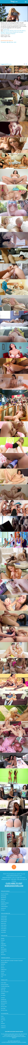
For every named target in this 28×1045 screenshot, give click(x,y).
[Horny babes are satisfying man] (14, 729)
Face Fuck (3, 33)
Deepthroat (15, 32)
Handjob (21, 32)
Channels (3, 1018)
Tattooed (8, 33)
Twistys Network (4, 906)
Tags (2, 1021)
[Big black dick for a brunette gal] (14, 855)
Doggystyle (3, 943)
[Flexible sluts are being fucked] (14, 540)
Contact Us (3, 1027)
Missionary (3, 954)
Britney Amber (4, 919)
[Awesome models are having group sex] (14, 666)
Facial (11, 32)
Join (15, 42)
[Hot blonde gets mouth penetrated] (14, 650)
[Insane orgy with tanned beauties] (14, 161)
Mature (23, 30)
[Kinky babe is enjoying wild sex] (14, 319)
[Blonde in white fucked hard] (14, 224)
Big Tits (5, 30)
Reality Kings (3, 895)
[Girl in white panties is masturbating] (14, 476)
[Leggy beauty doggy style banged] (14, 255)
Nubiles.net (3, 899)
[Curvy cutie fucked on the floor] (14, 382)
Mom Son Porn (4, 1003)
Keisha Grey (3, 923)
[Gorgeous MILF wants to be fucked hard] (14, 808)
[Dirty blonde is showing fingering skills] (14, 445)
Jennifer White (4, 918)
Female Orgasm (4, 962)
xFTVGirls (3, 997)
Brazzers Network (4, 894)
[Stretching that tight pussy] (14, 461)
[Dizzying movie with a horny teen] (14, 98)
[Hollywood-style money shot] (14, 587)
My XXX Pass (10, 42)
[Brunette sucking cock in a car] (14, 760)
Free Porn (3, 1004)
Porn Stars (3, 1019)
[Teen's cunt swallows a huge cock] (14, 334)
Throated (3, 42)
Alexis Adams (3, 925)
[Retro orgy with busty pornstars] (14, 145)
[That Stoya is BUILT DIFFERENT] (14, 113)
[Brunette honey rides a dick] (14, 824)
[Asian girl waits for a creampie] (14, 618)
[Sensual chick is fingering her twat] (14, 350)
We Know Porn (4, 1001)
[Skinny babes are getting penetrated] (14, 776)
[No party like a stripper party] (14, 397)
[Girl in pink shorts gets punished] (14, 303)
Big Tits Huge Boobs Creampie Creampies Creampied (12, 960)
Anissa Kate (3, 932)
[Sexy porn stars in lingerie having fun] (14, 839)
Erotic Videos (3, 982)
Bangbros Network (5, 903)
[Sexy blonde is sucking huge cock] (14, 571)
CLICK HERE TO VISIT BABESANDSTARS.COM (14, 884)
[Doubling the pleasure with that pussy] (14, 82)
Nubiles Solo (3, 974)
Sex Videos (3, 995)
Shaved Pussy (4, 951)
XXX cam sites (4, 1006)
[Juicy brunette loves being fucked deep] (14, 603)
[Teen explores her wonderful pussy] (14, 429)
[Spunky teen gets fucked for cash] (14, 240)
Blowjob (3, 32)
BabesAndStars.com (9, 877)
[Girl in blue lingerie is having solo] (14, 366)
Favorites (3, 1023)
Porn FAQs (3, 1008)
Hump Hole (3, 988)
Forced (2, 973)
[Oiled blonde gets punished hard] (14, 524)
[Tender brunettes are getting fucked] (14, 555)
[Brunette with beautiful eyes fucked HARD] (14, 129)
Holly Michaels (4, 916)
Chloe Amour (3, 927)
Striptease (12, 33)
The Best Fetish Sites (5, 986)
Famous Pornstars (4, 984)
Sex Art (2, 966)
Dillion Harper (4, 921)
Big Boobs (3, 964)
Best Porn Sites (4, 1010)
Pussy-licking (3, 945)
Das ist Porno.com (4, 991)
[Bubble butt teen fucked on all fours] (14, 192)
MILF (8, 30)
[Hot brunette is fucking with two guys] (14, 287)
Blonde (11, 30)
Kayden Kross (3, 969)
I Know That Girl (7, 5)
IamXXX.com (3, 999)
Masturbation (3, 949)
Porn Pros (3, 901)
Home (2, 1016)
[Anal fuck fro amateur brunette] (14, 492)
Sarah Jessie (6, 29)
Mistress (3, 967)
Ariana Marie (3, 928)
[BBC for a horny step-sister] (14, 271)
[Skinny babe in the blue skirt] (14, 413)
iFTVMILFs (3, 993)
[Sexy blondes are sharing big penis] (14, 634)
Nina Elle (3, 971)
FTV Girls (3, 910)
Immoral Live (3, 904)
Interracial (16, 30)
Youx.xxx (14, 5)
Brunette (3, 940)
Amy (2, 976)
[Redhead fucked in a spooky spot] (14, 208)
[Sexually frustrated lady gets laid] (14, 177)
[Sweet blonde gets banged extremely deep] (14, 697)
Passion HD (3, 908)
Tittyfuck (7, 32)
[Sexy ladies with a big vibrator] (14, 682)
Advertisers (3, 1025)
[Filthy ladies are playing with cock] (14, 792)
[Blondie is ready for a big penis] (14, 745)
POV (20, 30)
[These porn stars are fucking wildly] (14, 508)
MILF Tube (3, 989)
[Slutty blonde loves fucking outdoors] (14, 713)
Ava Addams (3, 930)
